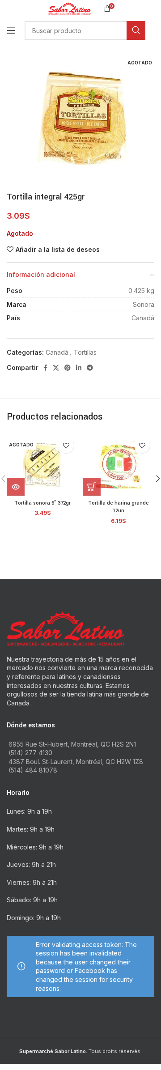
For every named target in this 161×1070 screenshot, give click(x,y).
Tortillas (85, 352)
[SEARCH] (136, 30)
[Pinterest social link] (67, 368)
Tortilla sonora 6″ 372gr (42, 503)
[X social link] (56, 368)
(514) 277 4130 (30, 752)
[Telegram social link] (90, 368)
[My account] (154, 30)
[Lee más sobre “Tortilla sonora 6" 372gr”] (16, 487)
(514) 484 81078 (32, 770)
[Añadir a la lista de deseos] (66, 445)
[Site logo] (69, 8)
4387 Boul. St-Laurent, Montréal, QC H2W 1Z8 (75, 761)
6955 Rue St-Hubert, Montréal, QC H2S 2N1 (72, 744)
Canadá (57, 352)
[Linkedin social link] (78, 368)
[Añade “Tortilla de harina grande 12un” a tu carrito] (92, 487)
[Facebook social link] (45, 368)
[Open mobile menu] (11, 30)
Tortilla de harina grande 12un (118, 507)
